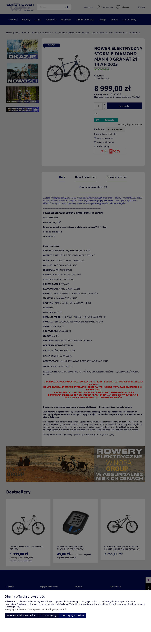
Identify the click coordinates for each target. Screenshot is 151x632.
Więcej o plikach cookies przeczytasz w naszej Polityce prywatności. (36, 609)
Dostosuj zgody (48, 615)
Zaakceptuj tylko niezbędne (21, 615)
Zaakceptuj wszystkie (73, 615)
